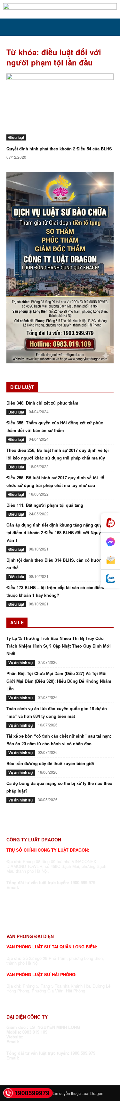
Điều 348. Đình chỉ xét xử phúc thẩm (42, 403)
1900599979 (32, 1093)
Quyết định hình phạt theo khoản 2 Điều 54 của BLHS (59, 149)
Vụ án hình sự (20, 662)
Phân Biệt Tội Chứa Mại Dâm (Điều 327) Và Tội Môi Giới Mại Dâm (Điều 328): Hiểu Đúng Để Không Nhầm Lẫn (58, 681)
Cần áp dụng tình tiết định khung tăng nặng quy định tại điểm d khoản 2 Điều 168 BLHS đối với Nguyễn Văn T (59, 532)
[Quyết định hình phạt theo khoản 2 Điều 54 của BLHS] (60, 106)
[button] (11, 27)
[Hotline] (110, 523)
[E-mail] (110, 560)
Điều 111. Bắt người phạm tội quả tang (44, 505)
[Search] (111, 27)
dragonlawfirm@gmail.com (47, 887)
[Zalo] (110, 579)
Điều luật (16, 137)
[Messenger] (110, 542)
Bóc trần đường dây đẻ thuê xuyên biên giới (50, 763)
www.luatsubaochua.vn (49, 1037)
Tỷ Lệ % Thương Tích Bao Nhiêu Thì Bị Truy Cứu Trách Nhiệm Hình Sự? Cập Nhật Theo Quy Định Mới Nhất (58, 646)
